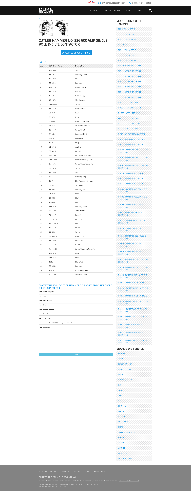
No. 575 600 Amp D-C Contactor (131, 183)
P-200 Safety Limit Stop (128, 118)
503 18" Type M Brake (127, 44)
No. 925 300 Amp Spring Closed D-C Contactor (133, 260)
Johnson (122, 406)
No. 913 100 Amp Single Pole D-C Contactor (132, 221)
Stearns (122, 437)
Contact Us (141, 10)
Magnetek (122, 411)
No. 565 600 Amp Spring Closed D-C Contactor (133, 166)
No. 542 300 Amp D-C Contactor (131, 139)
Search (150, 10)
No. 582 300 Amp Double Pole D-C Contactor (132, 198)
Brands (129, 10)
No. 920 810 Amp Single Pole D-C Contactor (132, 253)
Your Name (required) (47, 291)
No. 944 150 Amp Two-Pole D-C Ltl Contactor (132, 310)
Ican (120, 400)
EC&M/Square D (125, 379)
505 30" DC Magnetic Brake (129, 97)
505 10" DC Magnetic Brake (129, 71)
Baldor (121, 353)
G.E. (119, 385)
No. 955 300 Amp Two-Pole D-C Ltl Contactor (132, 341)
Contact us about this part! (76, 53)
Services (118, 10)
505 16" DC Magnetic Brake (129, 81)
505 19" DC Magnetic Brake (129, 86)
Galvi (120, 390)
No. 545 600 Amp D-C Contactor (131, 144)
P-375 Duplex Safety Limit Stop (131, 134)
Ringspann (123, 421)
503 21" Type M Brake (127, 50)
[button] (40, 18)
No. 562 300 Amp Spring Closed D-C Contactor (133, 159)
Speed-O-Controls (126, 432)
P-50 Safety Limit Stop (128, 102)
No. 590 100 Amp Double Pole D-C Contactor (132, 206)
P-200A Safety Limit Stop (129, 123)
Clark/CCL (122, 358)
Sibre (120, 427)
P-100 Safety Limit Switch (129, 107)
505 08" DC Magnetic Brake (129, 65)
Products (106, 10)
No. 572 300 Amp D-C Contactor (131, 178)
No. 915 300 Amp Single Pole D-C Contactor (132, 237)
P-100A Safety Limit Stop (129, 113)
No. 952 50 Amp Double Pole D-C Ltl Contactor (133, 325)
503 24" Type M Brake (127, 55)
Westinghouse (124, 453)
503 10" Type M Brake (127, 34)
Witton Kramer (125, 458)
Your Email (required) (47, 300)
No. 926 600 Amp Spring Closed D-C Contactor (133, 268)
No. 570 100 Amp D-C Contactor (131, 173)
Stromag (122, 442)
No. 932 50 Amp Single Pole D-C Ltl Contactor (133, 276)
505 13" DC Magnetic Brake (129, 76)
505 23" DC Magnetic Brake (129, 92)
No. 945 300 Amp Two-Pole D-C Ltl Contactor (132, 318)
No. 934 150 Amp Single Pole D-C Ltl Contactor (133, 289)
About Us (94, 10)
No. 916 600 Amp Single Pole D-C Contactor (132, 245)
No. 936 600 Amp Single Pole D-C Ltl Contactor (133, 302)
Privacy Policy (100, 471)
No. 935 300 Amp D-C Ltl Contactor (133, 296)
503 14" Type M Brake (127, 39)
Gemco (121, 395)
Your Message (44, 327)
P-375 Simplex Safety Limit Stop (132, 128)
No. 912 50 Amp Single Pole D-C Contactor (131, 213)
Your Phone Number (46, 309)
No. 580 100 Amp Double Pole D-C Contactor (132, 190)
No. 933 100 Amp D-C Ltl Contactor (133, 282)
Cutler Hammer (125, 364)
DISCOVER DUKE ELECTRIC (129, 480)
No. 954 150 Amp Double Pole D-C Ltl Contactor (134, 333)
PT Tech (121, 416)
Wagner (121, 448)
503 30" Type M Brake (127, 60)
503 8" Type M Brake (126, 29)
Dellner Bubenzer (126, 369)
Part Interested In (46, 318)
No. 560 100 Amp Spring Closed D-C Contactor (133, 151)
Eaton (121, 374)
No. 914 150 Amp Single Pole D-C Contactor (132, 229)
